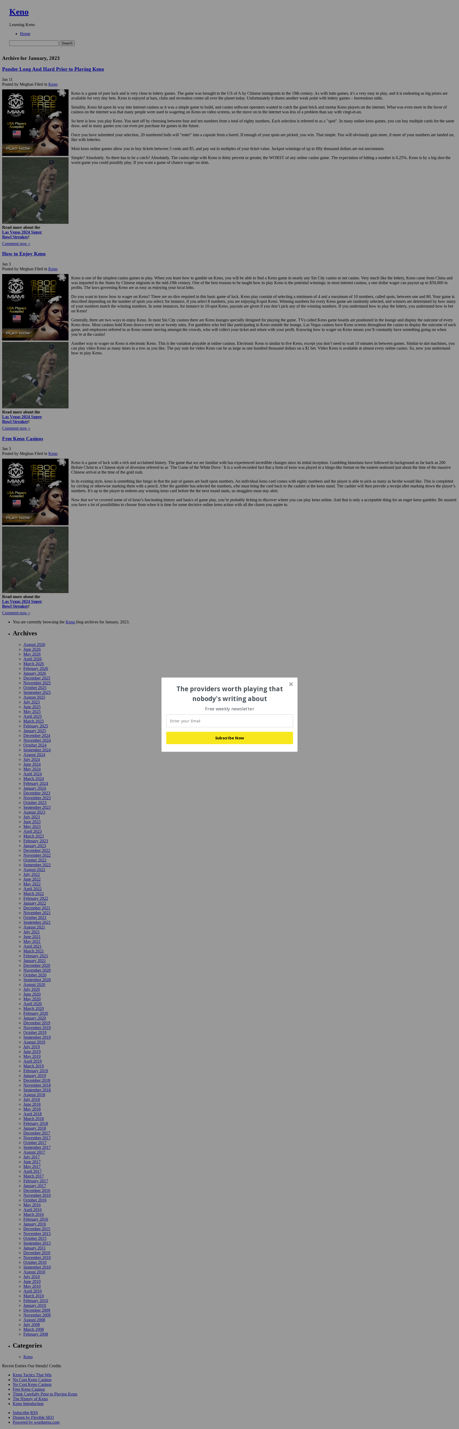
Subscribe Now (229, 737)
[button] (229, 693)
